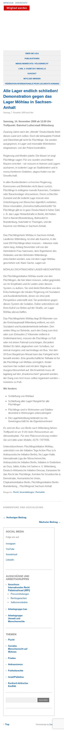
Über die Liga (32, 53)
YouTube (10, 549)
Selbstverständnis (19, 602)
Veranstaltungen (27, 492)
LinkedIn (10, 560)
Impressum (8, 3)
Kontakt (32, 74)
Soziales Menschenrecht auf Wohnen (17, 649)
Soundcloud (12, 554)
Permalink (40, 492)
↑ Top (6, 724)
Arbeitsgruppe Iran (17, 609)
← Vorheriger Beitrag (14, 517)
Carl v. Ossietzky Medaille (32, 69)
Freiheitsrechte (15, 670)
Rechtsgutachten (19, 598)
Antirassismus (15, 664)
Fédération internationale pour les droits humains (32, 84)
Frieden (12, 658)
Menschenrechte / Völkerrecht (32, 64)
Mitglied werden (32, 79)
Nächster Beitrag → (50, 522)
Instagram (10, 543)
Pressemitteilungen (20, 594)
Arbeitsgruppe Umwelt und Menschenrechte (16, 618)
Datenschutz (21, 3)
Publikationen (32, 58)
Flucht (16, 492)
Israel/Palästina (16, 677)
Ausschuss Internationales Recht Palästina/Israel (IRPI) (19, 587)
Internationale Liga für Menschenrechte (28, 31)
